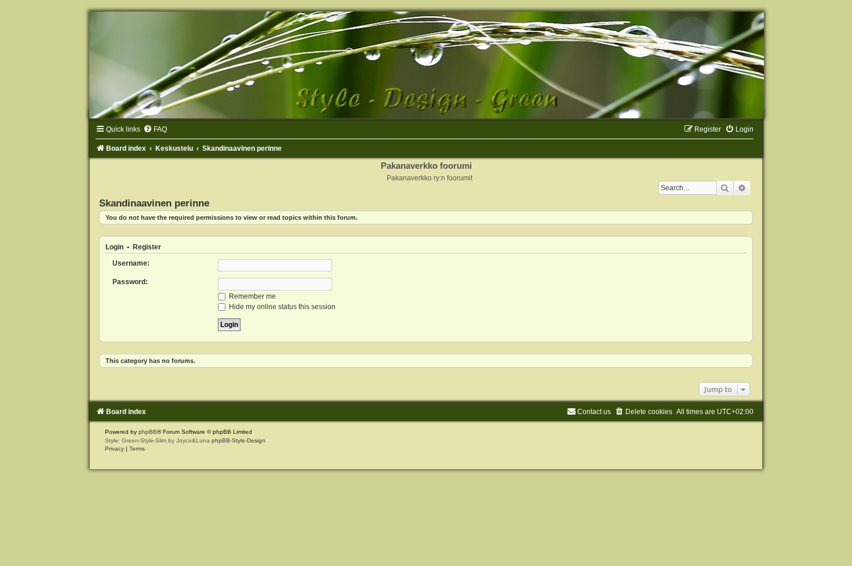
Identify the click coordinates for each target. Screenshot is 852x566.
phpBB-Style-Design (238, 440)
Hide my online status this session (281, 307)
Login (114, 247)
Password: (130, 282)
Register (147, 247)
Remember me (251, 296)
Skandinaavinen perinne (154, 203)
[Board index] (426, 65)
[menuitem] (155, 129)
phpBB (148, 432)
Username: (131, 263)
